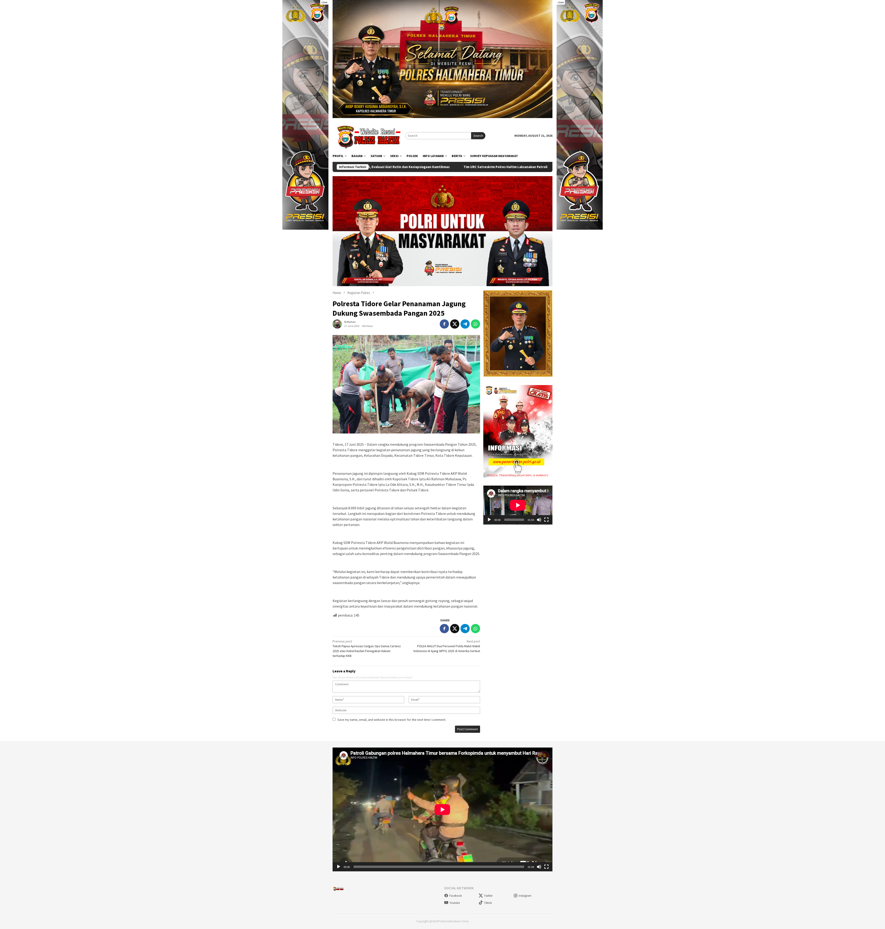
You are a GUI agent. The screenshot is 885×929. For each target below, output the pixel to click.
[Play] (489, 519)
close (324, 2)
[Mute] (539, 519)
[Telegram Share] (465, 324)
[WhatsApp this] (475, 324)
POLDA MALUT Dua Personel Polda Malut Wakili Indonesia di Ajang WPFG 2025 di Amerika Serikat (446, 646)
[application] (517, 505)
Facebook (455, 896)
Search (478, 136)
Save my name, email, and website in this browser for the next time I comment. (391, 720)
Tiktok (488, 903)
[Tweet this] (454, 324)
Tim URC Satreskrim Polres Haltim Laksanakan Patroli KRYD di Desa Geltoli (406, 167)
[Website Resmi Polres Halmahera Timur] (369, 135)
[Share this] (444, 324)
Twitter (488, 896)
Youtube (454, 903)
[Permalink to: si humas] (337, 323)
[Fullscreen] (546, 519)
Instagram (525, 896)
